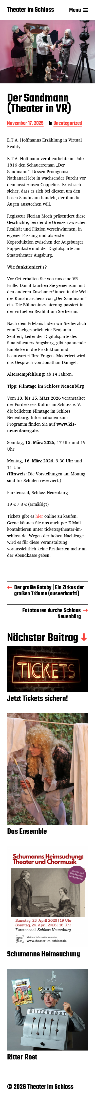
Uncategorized (67, 124)
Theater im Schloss (30, 10)
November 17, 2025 (25, 124)
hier (39, 516)
